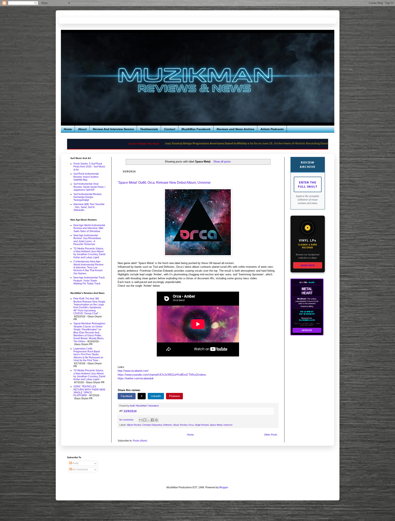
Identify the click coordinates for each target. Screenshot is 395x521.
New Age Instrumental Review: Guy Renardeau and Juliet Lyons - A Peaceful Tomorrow (87, 240)
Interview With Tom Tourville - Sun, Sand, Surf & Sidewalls (89, 207)
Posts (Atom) (140, 440)
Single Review (202, 425)
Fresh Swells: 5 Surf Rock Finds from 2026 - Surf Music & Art (89, 166)
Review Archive (307, 164)
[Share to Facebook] (152, 420)
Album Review (134, 425)
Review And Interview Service (113, 129)
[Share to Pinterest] (156, 420)
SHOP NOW (308, 265)
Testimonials (149, 129)
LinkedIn (156, 396)
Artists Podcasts (272, 129)
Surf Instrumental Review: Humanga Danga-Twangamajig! (87, 197)
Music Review (180, 425)
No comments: (127, 419)
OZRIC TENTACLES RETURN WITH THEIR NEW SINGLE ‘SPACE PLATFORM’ (89, 391)
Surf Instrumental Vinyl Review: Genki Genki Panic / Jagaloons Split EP (89, 186)
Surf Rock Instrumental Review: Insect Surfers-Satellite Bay (86, 176)
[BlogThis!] (145, 420)
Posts (75, 463)
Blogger (223, 487)
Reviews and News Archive (235, 129)
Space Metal (216, 425)
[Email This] (141, 420)
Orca (191, 425)
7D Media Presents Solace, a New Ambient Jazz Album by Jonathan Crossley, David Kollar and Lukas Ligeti (89, 253)
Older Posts (270, 434)
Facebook (126, 396)
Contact (169, 129)
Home (68, 129)
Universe (227, 425)
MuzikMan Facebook (195, 129)
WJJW (311, 282)
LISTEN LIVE (307, 330)
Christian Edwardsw (152, 425)
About (82, 129)
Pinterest (174, 396)
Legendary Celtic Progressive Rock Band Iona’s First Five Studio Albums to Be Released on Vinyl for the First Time (88, 354)
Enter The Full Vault (307, 184)
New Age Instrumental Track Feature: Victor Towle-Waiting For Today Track (89, 280)
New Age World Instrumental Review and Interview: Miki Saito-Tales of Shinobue (89, 228)
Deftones (167, 425)
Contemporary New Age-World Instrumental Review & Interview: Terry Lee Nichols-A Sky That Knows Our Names (88, 267)
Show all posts (222, 161)
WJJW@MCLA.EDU (307, 320)
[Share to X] (148, 420)
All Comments (80, 469)
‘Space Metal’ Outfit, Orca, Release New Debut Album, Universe (164, 182)
